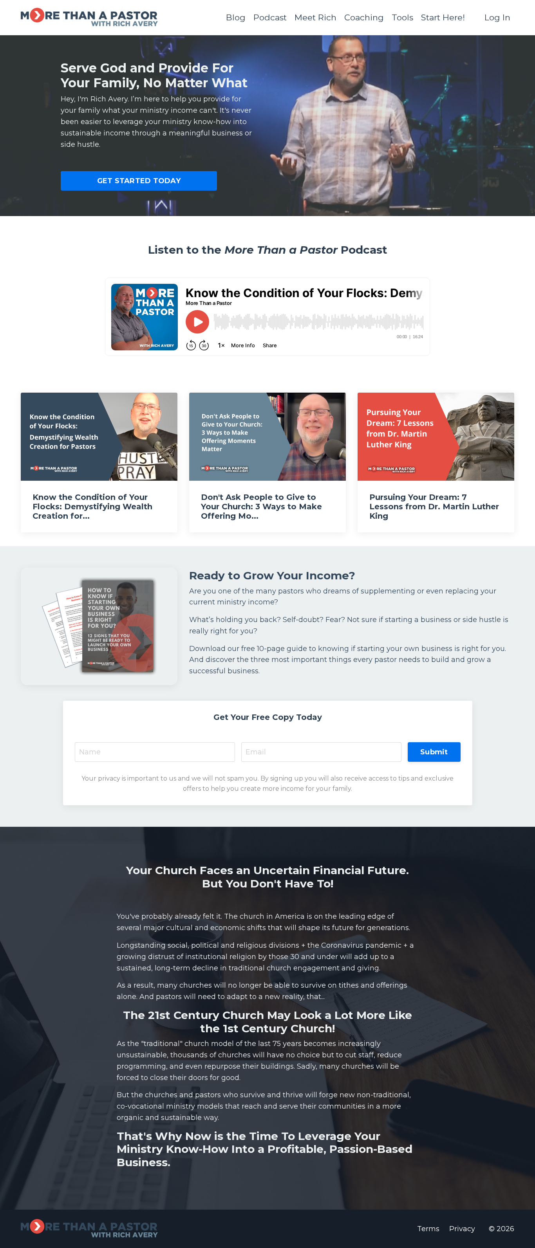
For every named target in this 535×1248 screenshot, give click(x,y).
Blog (236, 17)
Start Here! (443, 17)
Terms (428, 1229)
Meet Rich (315, 17)
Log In (497, 17)
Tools (402, 17)
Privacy (462, 1229)
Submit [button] (434, 752)
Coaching (364, 17)
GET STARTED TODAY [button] (139, 181)
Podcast (270, 17)
